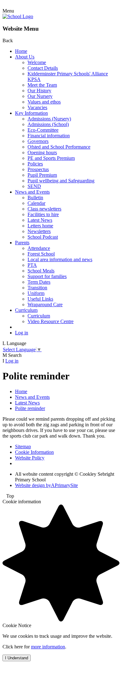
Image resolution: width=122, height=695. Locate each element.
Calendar (36, 203)
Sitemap (23, 446)
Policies (35, 163)
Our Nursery (40, 96)
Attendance (39, 248)
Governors (38, 141)
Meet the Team (42, 85)
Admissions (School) (48, 124)
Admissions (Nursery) (49, 118)
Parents (22, 242)
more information (48, 646)
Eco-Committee (43, 130)
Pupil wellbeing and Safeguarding (61, 180)
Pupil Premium (42, 175)
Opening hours (42, 152)
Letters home (40, 225)
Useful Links (40, 299)
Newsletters (39, 231)
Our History (39, 90)
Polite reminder (30, 408)
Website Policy (29, 457)
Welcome (37, 62)
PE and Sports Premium (51, 158)
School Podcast (43, 237)
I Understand (16, 658)
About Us (24, 56)
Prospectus (38, 169)
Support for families (47, 276)
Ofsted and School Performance (59, 147)
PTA (32, 265)
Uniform (36, 293)
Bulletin (35, 197)
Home (21, 51)
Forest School (41, 253)
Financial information (49, 135)
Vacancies (37, 107)
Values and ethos (44, 101)
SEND (34, 186)
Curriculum (26, 310)
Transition (37, 287)
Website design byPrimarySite (46, 485)
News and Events (32, 192)
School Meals (41, 270)
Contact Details (43, 68)
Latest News (40, 220)
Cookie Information (34, 452)
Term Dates (39, 282)
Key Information (31, 113)
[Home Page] (18, 16)
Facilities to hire (43, 214)
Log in (21, 332)
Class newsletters (44, 208)
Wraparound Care (45, 304)
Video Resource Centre (51, 321)
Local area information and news (60, 259)
